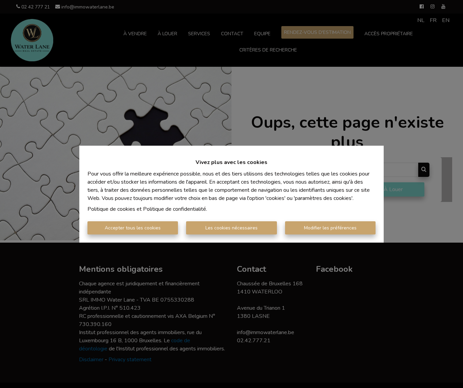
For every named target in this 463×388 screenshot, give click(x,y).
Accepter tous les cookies (133, 228)
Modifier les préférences (330, 228)
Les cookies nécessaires (231, 228)
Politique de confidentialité (174, 209)
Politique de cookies (111, 209)
